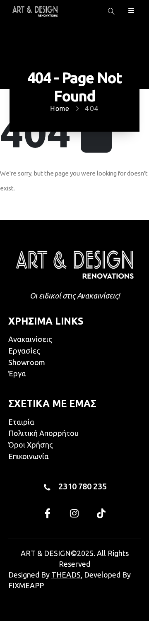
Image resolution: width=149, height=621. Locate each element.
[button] (111, 11)
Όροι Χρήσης (30, 444)
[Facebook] (47, 513)
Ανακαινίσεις (30, 339)
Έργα (17, 373)
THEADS (66, 574)
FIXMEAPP (26, 585)
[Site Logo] (35, 11)
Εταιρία (21, 422)
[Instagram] (74, 513)
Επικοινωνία (28, 456)
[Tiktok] (101, 513)
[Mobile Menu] (131, 9)
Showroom (26, 362)
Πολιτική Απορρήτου (43, 433)
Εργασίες (24, 351)
